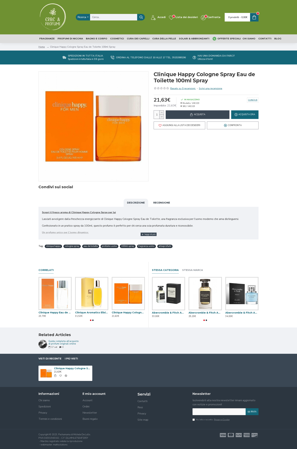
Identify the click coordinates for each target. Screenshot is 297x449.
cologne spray (72, 246)
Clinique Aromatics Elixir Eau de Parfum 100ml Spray (91, 312)
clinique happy (53, 246)
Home (41, 46)
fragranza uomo (146, 246)
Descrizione (136, 202)
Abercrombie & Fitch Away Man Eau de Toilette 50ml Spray (241, 312)
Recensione (161, 202)
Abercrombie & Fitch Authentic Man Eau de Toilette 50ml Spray (205, 312)
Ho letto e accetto (212, 419)
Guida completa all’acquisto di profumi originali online (63, 342)
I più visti (71, 358)
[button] (90, 320)
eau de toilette (91, 246)
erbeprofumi (165, 246)
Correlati (46, 270)
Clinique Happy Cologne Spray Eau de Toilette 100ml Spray (128, 312)
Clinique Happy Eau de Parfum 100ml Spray (55, 312)
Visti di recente (49, 358)
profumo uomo (109, 246)
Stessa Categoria (165, 270)
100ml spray (127, 246)
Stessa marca (192, 270)
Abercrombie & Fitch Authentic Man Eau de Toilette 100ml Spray (168, 312)
